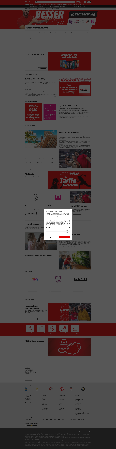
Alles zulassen (64, 237)
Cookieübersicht (55, 225)
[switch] (67, 230)
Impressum (51, 225)
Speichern (52, 237)
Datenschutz (47, 225)
